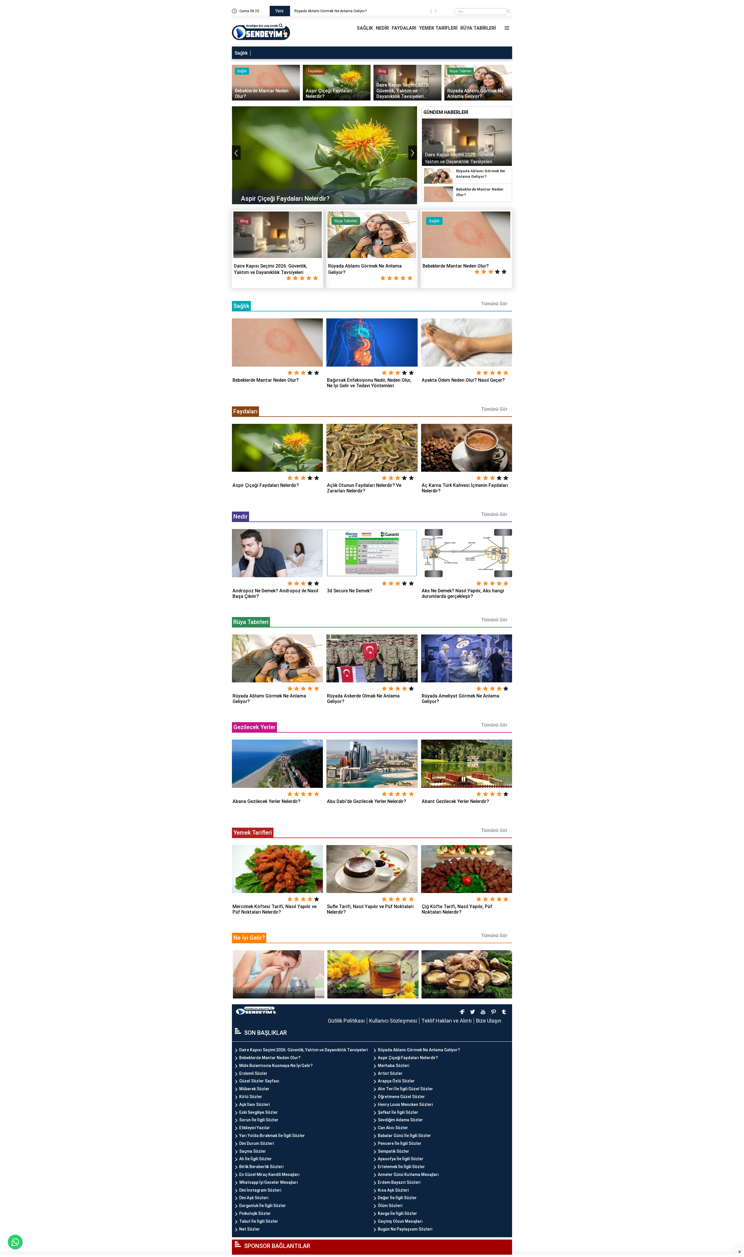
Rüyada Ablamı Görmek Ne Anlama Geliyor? (330, 11)
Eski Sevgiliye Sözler (258, 1112)
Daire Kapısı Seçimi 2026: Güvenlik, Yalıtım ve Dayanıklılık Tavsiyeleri (303, 1050)
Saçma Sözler (252, 1151)
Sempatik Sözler (393, 1151)
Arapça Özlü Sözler (396, 1081)
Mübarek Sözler (254, 1088)
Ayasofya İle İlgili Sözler (400, 1158)
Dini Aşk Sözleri (253, 1197)
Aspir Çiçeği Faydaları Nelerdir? (408, 1057)
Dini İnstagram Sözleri (260, 1190)
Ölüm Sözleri (390, 1205)
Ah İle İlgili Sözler (255, 1158)
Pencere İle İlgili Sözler (399, 1143)
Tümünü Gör (494, 303)
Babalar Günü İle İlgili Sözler (404, 1135)
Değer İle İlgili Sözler (397, 1197)
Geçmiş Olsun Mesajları (400, 1221)
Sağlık (241, 53)
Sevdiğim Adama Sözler (400, 1120)
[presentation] (431, 12)
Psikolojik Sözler (255, 1213)
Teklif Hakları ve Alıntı (446, 1021)
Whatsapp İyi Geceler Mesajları (268, 1182)
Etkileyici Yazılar (254, 1127)
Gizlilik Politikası (346, 1021)
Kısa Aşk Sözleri (393, 1190)
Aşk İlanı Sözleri (254, 1104)
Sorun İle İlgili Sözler (258, 1120)
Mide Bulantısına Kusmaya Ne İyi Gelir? (276, 1065)
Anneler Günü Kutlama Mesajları (408, 1174)
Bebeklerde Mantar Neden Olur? (270, 1057)
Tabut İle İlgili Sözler (258, 1221)
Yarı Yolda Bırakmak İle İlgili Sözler (272, 1135)
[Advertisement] (178, 87)
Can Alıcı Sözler (393, 1127)
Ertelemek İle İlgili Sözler (401, 1166)
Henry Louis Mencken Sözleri (405, 1104)
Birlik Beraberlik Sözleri (261, 1166)
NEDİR (382, 28)
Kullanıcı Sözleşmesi (393, 1021)
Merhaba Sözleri (393, 1065)
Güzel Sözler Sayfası (259, 1081)
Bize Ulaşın (488, 1021)
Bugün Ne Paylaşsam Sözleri (405, 1229)
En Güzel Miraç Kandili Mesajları (269, 1174)
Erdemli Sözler (253, 1073)
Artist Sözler (390, 1073)
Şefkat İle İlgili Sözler (398, 1112)
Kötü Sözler (250, 1096)
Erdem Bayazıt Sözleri (399, 1182)
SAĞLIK (365, 28)
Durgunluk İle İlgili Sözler (262, 1205)
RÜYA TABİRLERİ (478, 28)
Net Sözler (249, 1229)
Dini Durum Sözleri (256, 1143)
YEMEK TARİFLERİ (438, 28)
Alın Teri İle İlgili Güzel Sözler (405, 1088)
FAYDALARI (404, 28)
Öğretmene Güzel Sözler (401, 1096)
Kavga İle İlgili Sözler (397, 1213)
